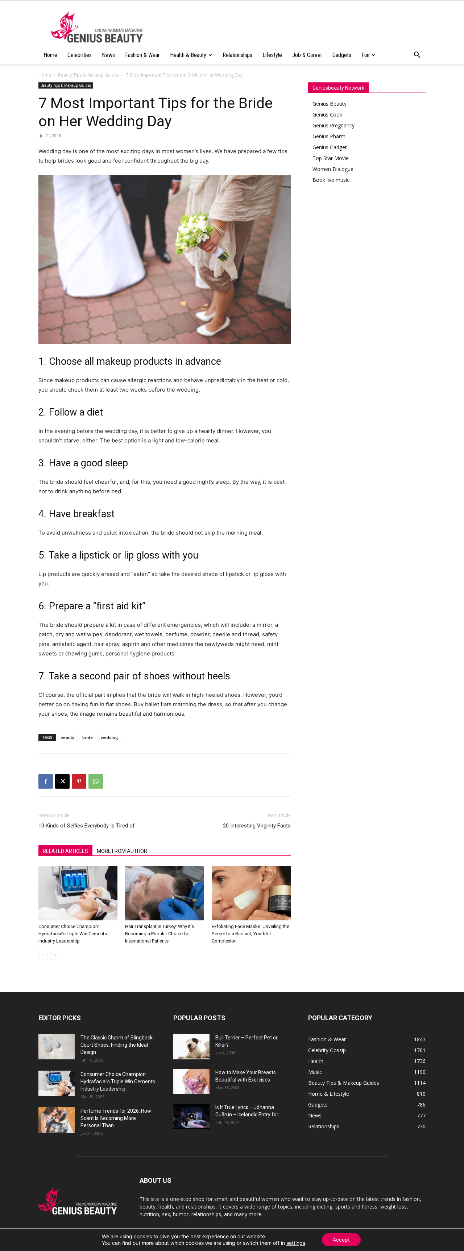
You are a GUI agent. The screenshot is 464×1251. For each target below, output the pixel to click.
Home (50, 55)
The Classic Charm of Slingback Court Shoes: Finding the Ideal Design (116, 1045)
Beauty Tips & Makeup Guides (88, 75)
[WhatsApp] (95, 781)
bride (87, 737)
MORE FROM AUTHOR (122, 851)
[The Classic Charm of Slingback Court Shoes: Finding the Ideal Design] (56, 1046)
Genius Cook (327, 114)
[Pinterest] (79, 781)
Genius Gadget (329, 147)
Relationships (237, 55)
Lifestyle (272, 55)
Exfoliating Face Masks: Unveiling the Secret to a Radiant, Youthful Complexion (250, 934)
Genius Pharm (328, 136)
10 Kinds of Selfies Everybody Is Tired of (86, 825)
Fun (365, 55)
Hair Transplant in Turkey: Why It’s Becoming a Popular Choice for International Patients (159, 934)
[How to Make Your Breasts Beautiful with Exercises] (191, 1081)
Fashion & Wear (142, 55)
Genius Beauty (329, 103)
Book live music (330, 179)
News (108, 55)
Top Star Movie (330, 158)
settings (295, 1243)
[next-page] (54, 955)
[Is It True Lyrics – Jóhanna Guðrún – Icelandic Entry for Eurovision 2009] (191, 1116)
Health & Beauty (188, 55)
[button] (417, 55)
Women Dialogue (332, 168)
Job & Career (307, 55)
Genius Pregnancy (333, 125)
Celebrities (79, 55)
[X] (62, 781)
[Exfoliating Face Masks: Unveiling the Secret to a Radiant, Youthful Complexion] (251, 893)
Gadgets (341, 55)
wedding (109, 737)
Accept (341, 1239)
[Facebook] (45, 781)
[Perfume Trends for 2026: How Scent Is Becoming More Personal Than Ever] (56, 1120)
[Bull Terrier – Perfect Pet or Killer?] (191, 1046)
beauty (67, 737)
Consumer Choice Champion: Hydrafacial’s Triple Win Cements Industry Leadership (72, 934)
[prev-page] (42, 955)
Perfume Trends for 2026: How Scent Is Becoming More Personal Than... (115, 1118)
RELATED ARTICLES (65, 851)
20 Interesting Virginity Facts (257, 825)
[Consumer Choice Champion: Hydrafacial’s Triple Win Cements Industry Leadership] (77, 893)
